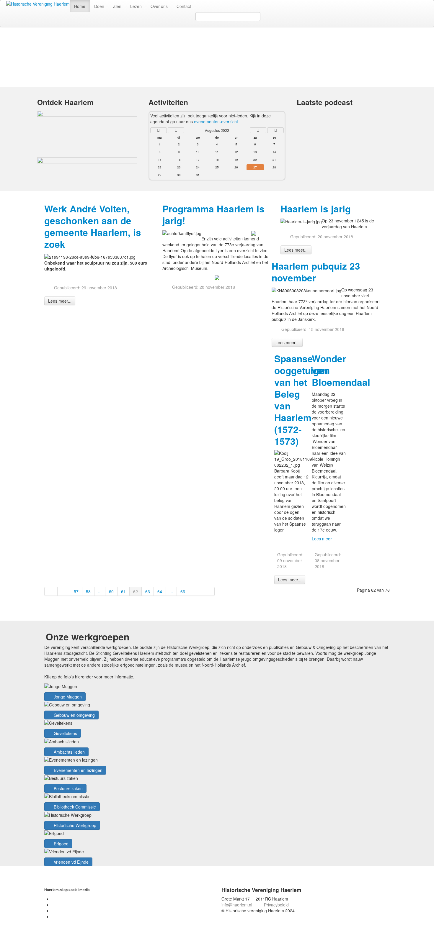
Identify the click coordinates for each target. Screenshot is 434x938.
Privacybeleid (276, 905)
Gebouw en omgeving (74, 715)
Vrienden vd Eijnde (71, 862)
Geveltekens (65, 733)
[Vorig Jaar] (158, 130)
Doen (99, 6)
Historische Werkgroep (74, 825)
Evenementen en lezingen (77, 770)
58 (88, 591)
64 (159, 591)
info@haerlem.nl (236, 905)
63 (147, 591)
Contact (184, 6)
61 (123, 591)
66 (182, 591)
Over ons (159, 6)
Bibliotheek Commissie (74, 807)
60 (111, 591)
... (100, 591)
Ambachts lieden (69, 752)
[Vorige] (64, 591)
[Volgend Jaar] (275, 130)
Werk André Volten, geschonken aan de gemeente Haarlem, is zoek (92, 226)
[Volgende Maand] (258, 130)
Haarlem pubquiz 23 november (316, 271)
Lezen (136, 6)
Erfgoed (60, 844)
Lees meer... (59, 301)
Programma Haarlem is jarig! (213, 214)
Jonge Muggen (67, 697)
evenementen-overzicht (216, 121)
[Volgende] (195, 591)
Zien (117, 6)
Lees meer (322, 539)
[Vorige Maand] (176, 130)
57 (76, 591)
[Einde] (208, 591)
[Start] (51, 591)
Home (79, 6)
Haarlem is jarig (315, 208)
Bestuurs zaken (68, 788)
